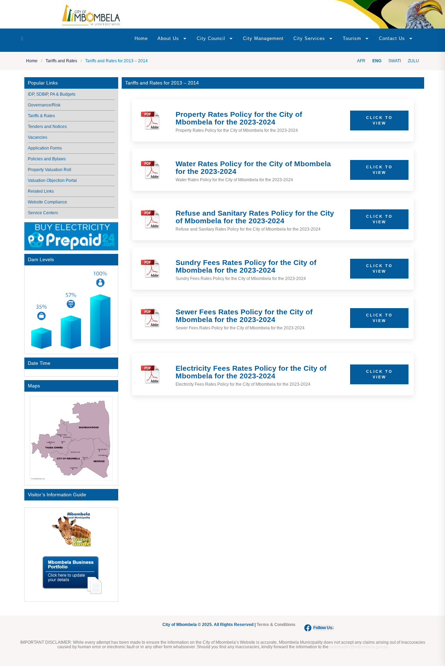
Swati (394, 60)
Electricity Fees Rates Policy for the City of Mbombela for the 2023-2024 (251, 372)
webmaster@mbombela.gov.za (359, 646)
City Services (309, 38)
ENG (376, 60)
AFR (361, 60)
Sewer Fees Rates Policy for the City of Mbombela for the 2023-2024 (244, 315)
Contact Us (392, 38)
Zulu (413, 60)
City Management (263, 38)
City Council (211, 38)
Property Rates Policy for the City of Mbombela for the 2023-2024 (239, 118)
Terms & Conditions (276, 624)
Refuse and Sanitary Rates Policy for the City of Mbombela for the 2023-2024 (255, 217)
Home (141, 38)
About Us (168, 38)
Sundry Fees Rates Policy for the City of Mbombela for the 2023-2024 (246, 266)
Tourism (352, 38)
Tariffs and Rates (61, 61)
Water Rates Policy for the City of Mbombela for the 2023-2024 (253, 167)
